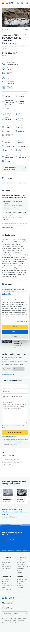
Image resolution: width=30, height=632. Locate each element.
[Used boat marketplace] (7, 3)
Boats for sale (6, 562)
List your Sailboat (8, 540)
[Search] (18, 3)
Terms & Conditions (9, 436)
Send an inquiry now (15, 432)
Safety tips (5, 622)
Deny (15, 336)
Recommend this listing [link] (11, 459)
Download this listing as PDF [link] (13, 462)
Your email (6, 391)
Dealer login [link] (5, 579)
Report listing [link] (8, 465)
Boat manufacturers (6, 565)
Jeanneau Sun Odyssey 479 (11, 509)
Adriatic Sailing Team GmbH (14, 354)
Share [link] (26, 29)
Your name (6, 386)
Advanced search (7, 560)
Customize (14, 331)
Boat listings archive (20, 569)
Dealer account (6, 589)
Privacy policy (22, 618)
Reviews (19, 572)
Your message (7, 402)
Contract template (22, 566)
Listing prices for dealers (7, 586)
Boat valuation (21, 564)
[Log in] (22, 3)
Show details (21, 321)
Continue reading (7, 227)
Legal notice (12, 618)
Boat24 (4, 550)
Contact (17, 622)
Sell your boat (21, 562)
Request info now (9, 169)
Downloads (20, 587)
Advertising (20, 585)
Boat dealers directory (5, 582)
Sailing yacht (7, 33)
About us (4, 618)
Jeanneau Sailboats (8, 517)
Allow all (15, 327)
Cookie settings (6, 620)
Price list (19, 560)
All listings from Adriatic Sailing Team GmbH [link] (14, 513)
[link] (8, 495)
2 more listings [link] (7, 374)
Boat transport (6, 568)
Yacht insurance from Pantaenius (13, 289)
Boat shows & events (21, 582)
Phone (16, 396)
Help (11, 622)
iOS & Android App (22, 579)
